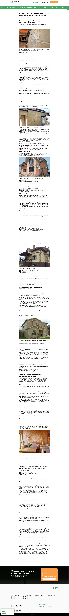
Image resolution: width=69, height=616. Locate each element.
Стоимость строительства (51, 595)
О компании (13, 587)
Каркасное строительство (39, 594)
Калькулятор (41, 4)
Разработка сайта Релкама (15, 611)
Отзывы (46, 4)
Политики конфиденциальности (51, 576)
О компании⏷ (18, 4)
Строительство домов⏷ (34, 4)
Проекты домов (25, 4)
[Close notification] (13, 609)
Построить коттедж (50, 594)
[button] (54, 2)
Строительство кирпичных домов (28, 594)
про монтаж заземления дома (31, 561)
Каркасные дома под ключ (39, 595)
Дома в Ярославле (50, 592)
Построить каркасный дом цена (39, 596)
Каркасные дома (38, 592)
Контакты (51, 4)
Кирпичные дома (26, 592)
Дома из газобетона (15, 592)
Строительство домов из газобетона (16, 594)
